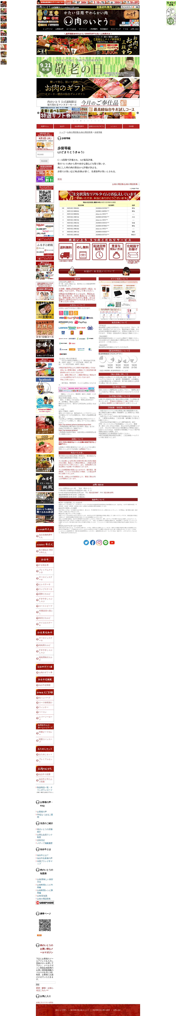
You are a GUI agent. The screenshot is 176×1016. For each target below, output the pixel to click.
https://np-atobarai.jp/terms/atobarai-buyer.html (75, 424)
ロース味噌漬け (45, 702)
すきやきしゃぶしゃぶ (45, 600)
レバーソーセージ (45, 718)
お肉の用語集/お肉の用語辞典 (79, 132)
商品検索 (44, 161)
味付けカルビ (44, 618)
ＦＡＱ (125, 29)
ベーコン (43, 712)
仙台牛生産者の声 (44, 858)
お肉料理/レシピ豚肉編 (45, 891)
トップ (62, 132)
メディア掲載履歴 (44, 843)
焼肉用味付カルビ (45, 658)
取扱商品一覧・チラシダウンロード (44, 788)
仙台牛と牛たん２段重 (45, 780)
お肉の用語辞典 (44, 899)
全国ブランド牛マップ (44, 862)
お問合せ (82, 449)
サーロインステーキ (45, 578)
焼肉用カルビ (44, 645)
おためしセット (45, 754)
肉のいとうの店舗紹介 (44, 830)
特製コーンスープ (45, 740)
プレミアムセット (45, 760)
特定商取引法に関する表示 (101, 1010)
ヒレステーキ (44, 584)
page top (135, 188)
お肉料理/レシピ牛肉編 (45, 886)
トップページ (47, 29)
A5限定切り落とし (46, 612)
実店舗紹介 (104, 29)
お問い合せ (135, 29)
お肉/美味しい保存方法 (45, 880)
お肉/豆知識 (42, 896)
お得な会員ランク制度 (44, 836)
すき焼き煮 (43, 565)
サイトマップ (115, 29)
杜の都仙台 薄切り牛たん (46, 551)
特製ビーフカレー (45, 733)
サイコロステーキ (45, 624)
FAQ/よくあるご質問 (45, 816)
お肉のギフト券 (45, 672)
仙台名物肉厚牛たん (45, 536)
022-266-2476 (108, 493)
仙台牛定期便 (44, 685)
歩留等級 (98, 132)
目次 (60, 179)
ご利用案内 (93, 29)
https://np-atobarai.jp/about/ (68, 430)
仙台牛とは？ (43, 855)
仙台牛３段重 (44, 774)
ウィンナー (43, 707)
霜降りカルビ (44, 594)
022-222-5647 (93, 493)
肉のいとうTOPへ (61, 1010)
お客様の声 (59, 29)
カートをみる (71, 29)
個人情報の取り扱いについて (80, 1010)
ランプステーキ (45, 589)
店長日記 (41, 840)
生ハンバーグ (44, 698)
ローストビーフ (45, 606)
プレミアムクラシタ (45, 571)
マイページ (83, 29)
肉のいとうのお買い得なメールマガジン (46, 949)
